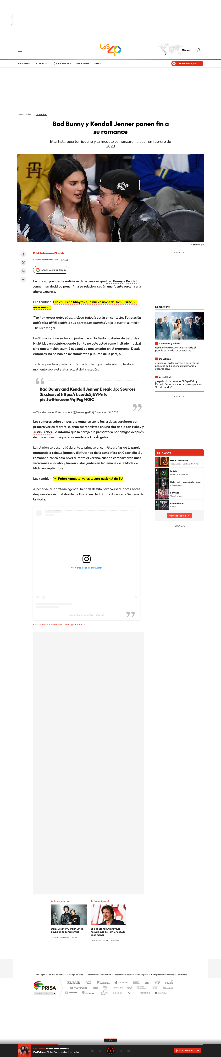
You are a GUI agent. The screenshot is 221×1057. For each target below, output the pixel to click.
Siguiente (129, 1051)
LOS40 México (110, 50)
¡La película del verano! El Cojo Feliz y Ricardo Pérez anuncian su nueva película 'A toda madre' (178, 384)
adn (156, 983)
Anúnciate (182, 974)
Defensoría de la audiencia (99, 974)
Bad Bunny (56, 624)
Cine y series (82, 63)
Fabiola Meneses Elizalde (48, 253)
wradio (105, 987)
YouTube (100, 953)
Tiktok (94, 953)
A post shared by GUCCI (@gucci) (86, 615)
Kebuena (165, 987)
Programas (64, 63)
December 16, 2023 (106, 412)
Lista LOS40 (24, 63)
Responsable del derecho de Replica (131, 974)
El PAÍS (73, 983)
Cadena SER (135, 983)
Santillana (104, 983)
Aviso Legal (39, 974)
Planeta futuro (153, 987)
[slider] (110, 1044)
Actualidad (41, 63)
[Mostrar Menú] (22, 50)
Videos (98, 63)
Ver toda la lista (177, 515)
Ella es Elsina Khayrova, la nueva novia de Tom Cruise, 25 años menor (108, 931)
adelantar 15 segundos (121, 1051)
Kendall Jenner (40, 624)
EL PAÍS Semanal (142, 987)
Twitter (23, 263)
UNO (96, 987)
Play (110, 1050)
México (186, 49)
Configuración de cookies (162, 974)
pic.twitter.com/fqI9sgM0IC (67, 399)
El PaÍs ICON (117, 992)
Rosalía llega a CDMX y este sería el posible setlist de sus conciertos (175, 349)
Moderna (87, 992)
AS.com (145, 983)
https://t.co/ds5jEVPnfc (84, 394)
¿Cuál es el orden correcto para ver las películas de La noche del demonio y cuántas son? (177, 365)
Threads (126, 953)
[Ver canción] (163, 462)
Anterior (92, 1051)
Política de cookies (57, 974)
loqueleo (145, 992)
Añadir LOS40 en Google (53, 269)
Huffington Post (78, 987)
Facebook (23, 254)
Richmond (71, 992)
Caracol (168, 983)
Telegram (23, 279)
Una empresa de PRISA (44, 985)
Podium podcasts (103, 992)
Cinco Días (117, 987)
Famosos (81, 624)
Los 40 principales (89, 983)
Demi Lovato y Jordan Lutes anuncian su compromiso (67, 930)
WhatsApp (23, 271)
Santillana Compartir (121, 983)
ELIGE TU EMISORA (186, 1050)
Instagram (107, 953)
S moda (131, 992)
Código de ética (76, 974)
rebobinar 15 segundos (100, 1051)
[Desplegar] (110, 1040)
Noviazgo (69, 624)
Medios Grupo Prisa (44, 993)
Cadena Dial (130, 987)
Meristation (160, 992)
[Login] (199, 50)
